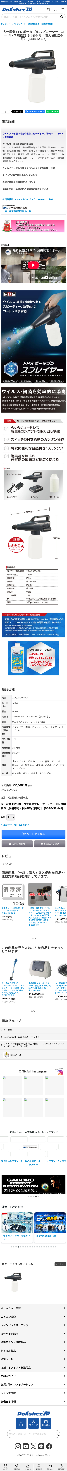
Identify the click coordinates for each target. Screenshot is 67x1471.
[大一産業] (44, 1147)
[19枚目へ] (53, 1246)
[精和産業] (26, 1147)
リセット (61, 1264)
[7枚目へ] (25, 1246)
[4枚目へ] (18, 1246)
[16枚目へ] (46, 1246)
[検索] (62, 16)
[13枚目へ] (39, 1246)
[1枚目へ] (11, 1246)
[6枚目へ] (23, 1246)
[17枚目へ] (48, 1246)
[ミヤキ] (23, 1154)
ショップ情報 (8, 1393)
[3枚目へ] (16, 1246)
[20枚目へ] (55, 1246)
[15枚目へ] (44, 1246)
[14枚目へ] (41, 1246)
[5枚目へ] (21, 1247)
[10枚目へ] (32, 1246)
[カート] (48, 9)
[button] (62, 9)
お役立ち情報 (8, 1401)
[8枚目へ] (27, 1246)
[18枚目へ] (51, 1246)
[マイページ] (55, 9)
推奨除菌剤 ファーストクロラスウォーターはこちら (27, 199)
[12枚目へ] (37, 1246)
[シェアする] (5, 111)
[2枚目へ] (13, 1246)
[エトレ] (41, 1139)
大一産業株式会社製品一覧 (18, 211)
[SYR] (23, 1139)
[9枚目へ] (30, 1246)
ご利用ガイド (8, 1376)
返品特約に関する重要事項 (16, 824)
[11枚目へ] (34, 1246)
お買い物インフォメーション (17, 1384)
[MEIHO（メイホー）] (41, 1154)
